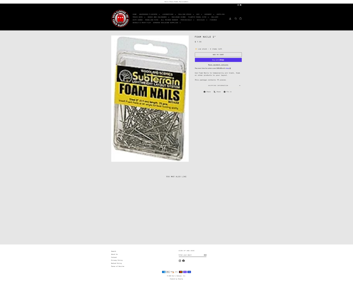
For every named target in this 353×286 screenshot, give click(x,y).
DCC (199, 14)
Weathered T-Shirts (149, 14)
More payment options (218, 65)
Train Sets (138, 17)
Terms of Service (117, 266)
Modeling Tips (152, 20)
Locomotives (168, 14)
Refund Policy (116, 263)
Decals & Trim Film (142, 22)
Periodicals (187, 20)
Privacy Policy (117, 260)
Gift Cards (138, 20)
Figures (213, 20)
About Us (114, 254)
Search (113, 251)
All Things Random (169, 20)
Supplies (221, 14)
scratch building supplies (166, 22)
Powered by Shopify (176, 279)
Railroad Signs (179, 17)
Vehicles (201, 20)
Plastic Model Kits (198, 17)
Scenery (209, 14)
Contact (114, 257)
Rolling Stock (185, 14)
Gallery (215, 17)
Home (135, 14)
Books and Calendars (158, 17)
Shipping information (218, 85)
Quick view (127, 227)
